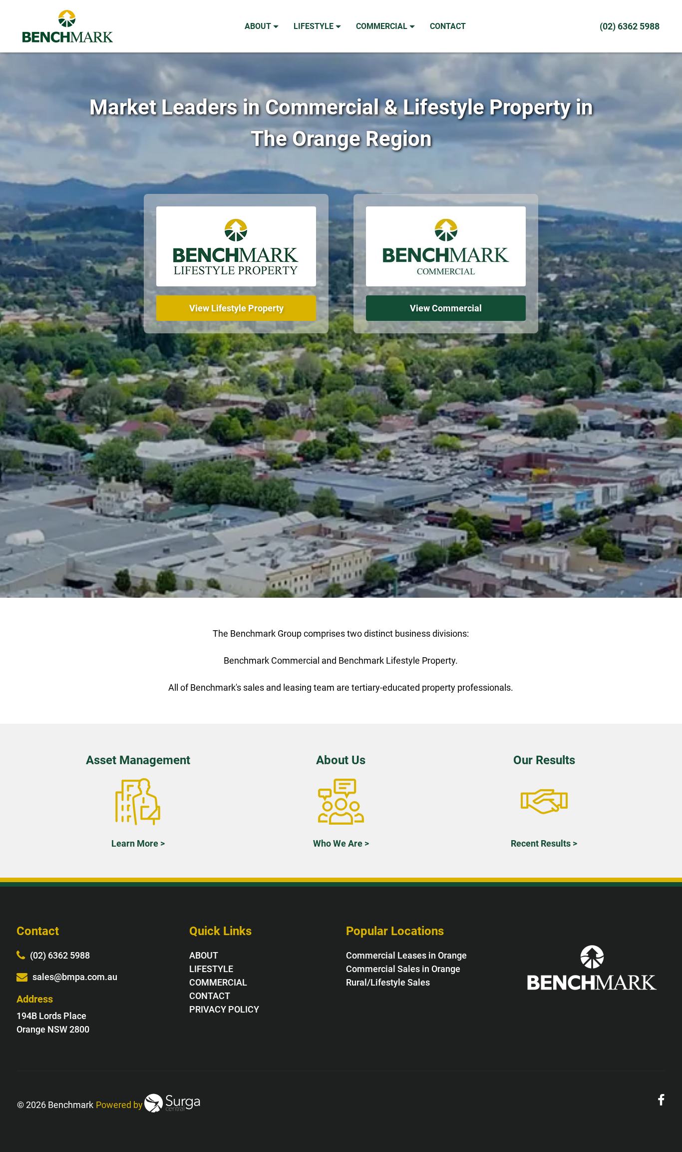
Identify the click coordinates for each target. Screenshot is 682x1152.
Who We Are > (341, 843)
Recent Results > (544, 843)
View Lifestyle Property (236, 308)
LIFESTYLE (315, 26)
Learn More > (138, 843)
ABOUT (259, 26)
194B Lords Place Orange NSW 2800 (52, 1023)
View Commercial (446, 308)
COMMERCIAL (382, 26)
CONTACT (449, 26)
